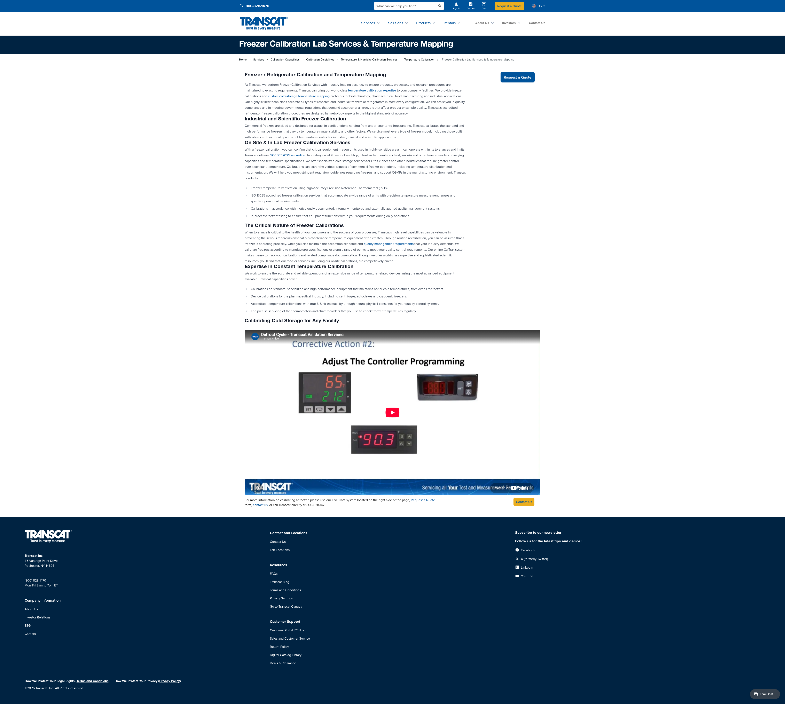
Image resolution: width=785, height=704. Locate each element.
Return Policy (279, 646)
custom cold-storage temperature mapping (299, 96)
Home (243, 59)
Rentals (450, 22)
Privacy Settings (281, 598)
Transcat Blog (279, 581)
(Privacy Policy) (169, 681)
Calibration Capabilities (285, 59)
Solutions (395, 22)
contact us (260, 505)
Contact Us (537, 23)
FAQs (273, 573)
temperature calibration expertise (371, 90)
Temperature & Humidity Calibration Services (369, 59)
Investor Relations (37, 617)
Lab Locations (280, 549)
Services (368, 22)
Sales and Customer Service (290, 638)
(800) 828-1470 (35, 580)
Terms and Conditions (285, 590)
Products (423, 22)
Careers (30, 633)
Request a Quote (509, 6)
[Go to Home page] (264, 23)
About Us (482, 23)
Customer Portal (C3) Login (289, 630)
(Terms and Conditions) (93, 681)
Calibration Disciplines (320, 59)
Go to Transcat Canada (286, 606)
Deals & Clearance (283, 663)
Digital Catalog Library (285, 655)
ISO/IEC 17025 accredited (287, 155)
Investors (509, 23)
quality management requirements (388, 243)
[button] (538, 6)
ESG (28, 625)
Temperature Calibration (419, 59)
